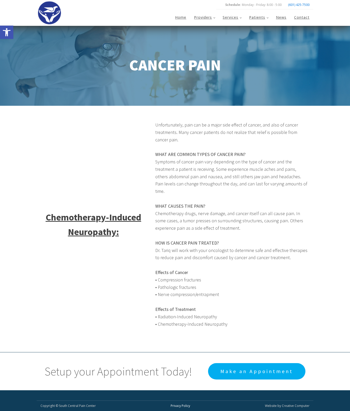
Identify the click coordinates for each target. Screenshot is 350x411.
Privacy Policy (180, 406)
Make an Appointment (256, 371)
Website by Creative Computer (287, 406)
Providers (203, 17)
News (281, 17)
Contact (302, 17)
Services (230, 17)
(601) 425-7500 (299, 5)
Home (180, 17)
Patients (257, 17)
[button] (6, 32)
